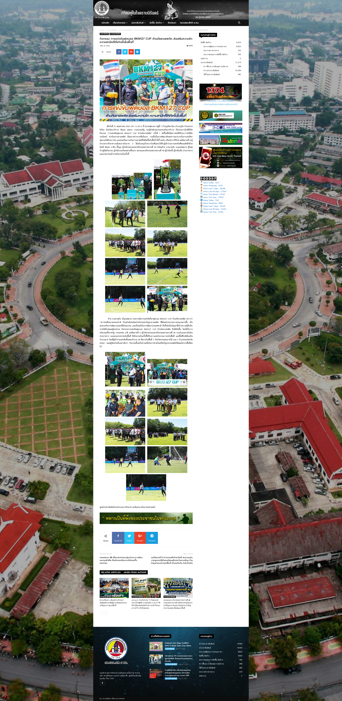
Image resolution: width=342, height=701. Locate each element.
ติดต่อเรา (172, 22)
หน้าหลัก (105, 22)
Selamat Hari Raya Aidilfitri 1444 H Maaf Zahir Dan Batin (178, 644)
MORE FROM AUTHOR (135, 572)
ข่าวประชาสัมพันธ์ (125, 30)
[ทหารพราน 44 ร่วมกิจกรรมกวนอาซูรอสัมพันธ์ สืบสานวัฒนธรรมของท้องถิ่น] (156, 659)
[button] (239, 23)
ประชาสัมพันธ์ (137, 22)
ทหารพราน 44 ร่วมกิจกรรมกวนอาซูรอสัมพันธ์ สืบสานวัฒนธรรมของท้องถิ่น (178, 658)
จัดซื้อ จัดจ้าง (155, 22)
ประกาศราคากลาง (211, 50)
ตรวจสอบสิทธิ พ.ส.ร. (189, 22)
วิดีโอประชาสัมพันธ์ (211, 74)
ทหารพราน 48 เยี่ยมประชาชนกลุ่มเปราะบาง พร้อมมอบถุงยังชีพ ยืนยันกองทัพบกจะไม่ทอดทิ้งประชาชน (121, 560)
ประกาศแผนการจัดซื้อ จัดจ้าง (215, 54)
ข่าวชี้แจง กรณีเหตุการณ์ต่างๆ (215, 66)
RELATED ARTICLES (111, 572)
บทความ (204, 58)
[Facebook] (102, 683)
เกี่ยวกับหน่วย (119, 22)
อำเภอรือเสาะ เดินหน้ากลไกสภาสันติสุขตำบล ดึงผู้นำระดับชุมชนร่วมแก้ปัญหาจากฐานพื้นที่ (113, 602)
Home (102, 30)
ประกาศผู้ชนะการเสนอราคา (215, 46)
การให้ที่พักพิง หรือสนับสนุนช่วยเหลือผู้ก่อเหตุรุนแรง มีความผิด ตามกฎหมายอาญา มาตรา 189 (178, 673)
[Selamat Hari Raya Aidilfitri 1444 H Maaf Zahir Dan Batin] (156, 646)
